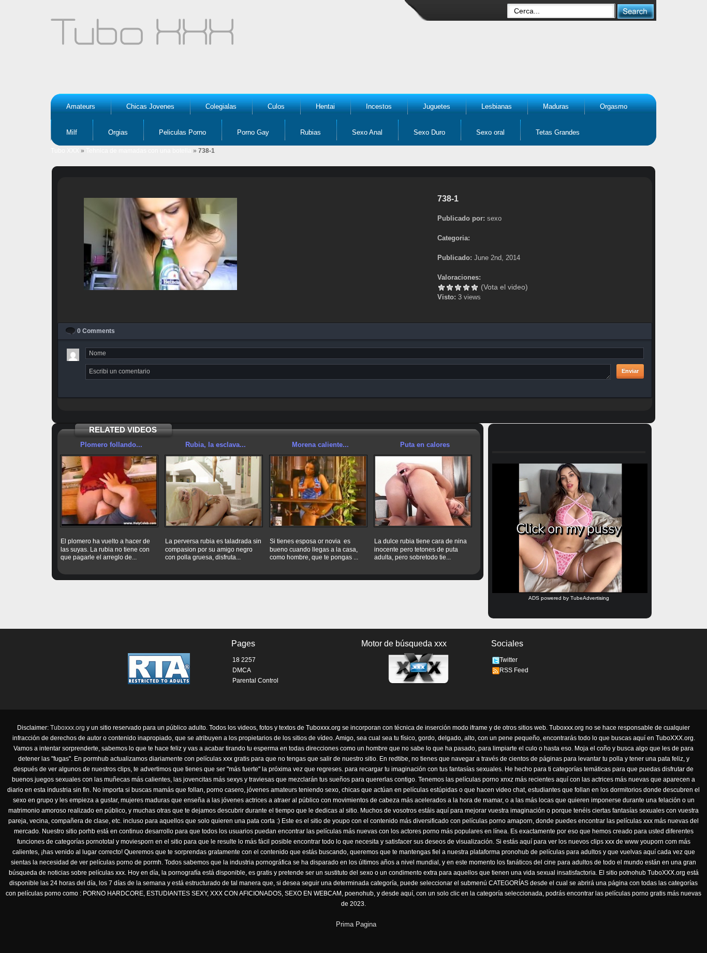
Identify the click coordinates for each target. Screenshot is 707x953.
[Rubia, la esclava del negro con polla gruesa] (214, 491)
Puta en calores (425, 445)
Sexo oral (490, 132)
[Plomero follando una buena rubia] (109, 491)
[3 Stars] (458, 287)
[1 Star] (441, 287)
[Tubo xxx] (232, 36)
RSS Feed (513, 670)
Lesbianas (496, 106)
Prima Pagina (356, 924)
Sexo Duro (429, 132)
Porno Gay (253, 132)
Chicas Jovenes (150, 106)
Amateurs (80, 106)
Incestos (379, 106)
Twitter (508, 659)
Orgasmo (613, 106)
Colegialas (221, 106)
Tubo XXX (65, 150)
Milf (71, 132)
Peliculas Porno (182, 132)
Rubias (310, 132)
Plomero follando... (111, 445)
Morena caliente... (320, 445)
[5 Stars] (474, 287)
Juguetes (436, 106)
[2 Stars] (450, 287)
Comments (96, 331)
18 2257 (244, 659)
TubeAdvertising (589, 598)
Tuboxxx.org (67, 727)
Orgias (118, 132)
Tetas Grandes (558, 132)
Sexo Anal (367, 132)
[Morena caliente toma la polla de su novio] (318, 491)
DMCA (241, 670)
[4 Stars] (466, 287)
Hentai (325, 106)
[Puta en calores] (423, 491)
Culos (276, 106)
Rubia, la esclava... (215, 445)
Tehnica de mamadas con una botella (139, 150)
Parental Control (255, 680)
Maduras (556, 106)
